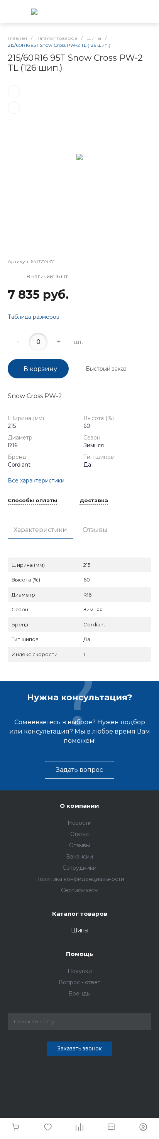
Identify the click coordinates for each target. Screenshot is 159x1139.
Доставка (94, 500)
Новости (79, 822)
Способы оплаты (32, 500)
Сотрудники (79, 867)
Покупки (80, 971)
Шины (79, 930)
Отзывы (95, 530)
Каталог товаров (79, 913)
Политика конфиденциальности (79, 879)
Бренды (79, 993)
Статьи (79, 834)
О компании (79, 805)
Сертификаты (79, 890)
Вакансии (79, 856)
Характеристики (40, 530)
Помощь (79, 954)
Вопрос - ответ (79, 982)
